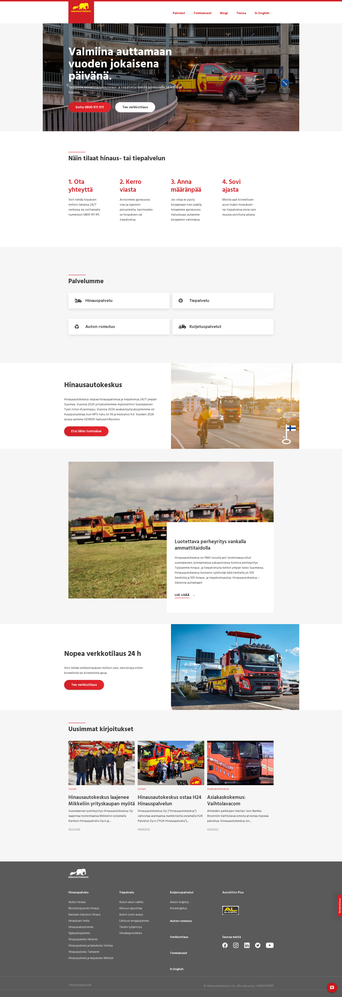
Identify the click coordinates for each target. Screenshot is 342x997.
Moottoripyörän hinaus (83, 909)
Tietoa (241, 13)
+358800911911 (264, 986)
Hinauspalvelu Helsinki (83, 940)
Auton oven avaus (131, 915)
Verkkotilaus (179, 937)
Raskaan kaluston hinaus (84, 915)
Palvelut (179, 13)
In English (262, 13)
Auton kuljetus (179, 902)
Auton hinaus (77, 902)
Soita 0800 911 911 (90, 107)
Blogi (224, 13)
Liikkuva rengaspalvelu (134, 921)
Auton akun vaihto (131, 902)
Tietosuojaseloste (80, 985)
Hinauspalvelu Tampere (83, 952)
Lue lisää (182, 595)
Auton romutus (181, 921)
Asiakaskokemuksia (218, 789)
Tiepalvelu (126, 892)
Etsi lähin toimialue (86, 431)
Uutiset (72, 789)
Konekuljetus (178, 909)
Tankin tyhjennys (130, 927)
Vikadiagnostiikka (130, 933)
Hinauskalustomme (80, 927)
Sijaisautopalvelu (79, 933)
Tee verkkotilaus (135, 107)
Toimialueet (203, 13)
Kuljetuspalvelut (182, 892)
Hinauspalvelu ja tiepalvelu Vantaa (90, 946)
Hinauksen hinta (78, 921)
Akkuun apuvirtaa (130, 909)
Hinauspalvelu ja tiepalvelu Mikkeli (90, 958)
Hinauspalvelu (78, 892)
